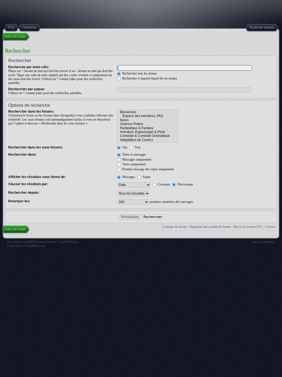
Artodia (269, 241)
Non (137, 147)
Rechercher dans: (22, 154)
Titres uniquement (133, 164)
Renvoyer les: (19, 201)
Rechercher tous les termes (139, 73)
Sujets (146, 177)
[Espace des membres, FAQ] (148, 116)
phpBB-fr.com (36, 245)
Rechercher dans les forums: (31, 111)
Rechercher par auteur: (26, 89)
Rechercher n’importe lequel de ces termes (149, 78)
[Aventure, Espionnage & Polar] (148, 132)
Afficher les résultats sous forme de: (37, 177)
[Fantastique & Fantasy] (148, 128)
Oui (124, 147)
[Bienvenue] (148, 112)
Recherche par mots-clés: (28, 67)
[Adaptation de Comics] (148, 140)
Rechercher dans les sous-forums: (35, 147)
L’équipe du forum (175, 226)
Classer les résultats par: (28, 184)
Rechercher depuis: (23, 193)
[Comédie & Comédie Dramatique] (148, 136)
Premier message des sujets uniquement (147, 169)
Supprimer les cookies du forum (210, 226)
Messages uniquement (136, 159)
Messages (128, 177)
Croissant (163, 184)
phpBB (28, 241)
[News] (148, 120)
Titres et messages (133, 154)
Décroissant (185, 184)
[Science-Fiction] (148, 124)
